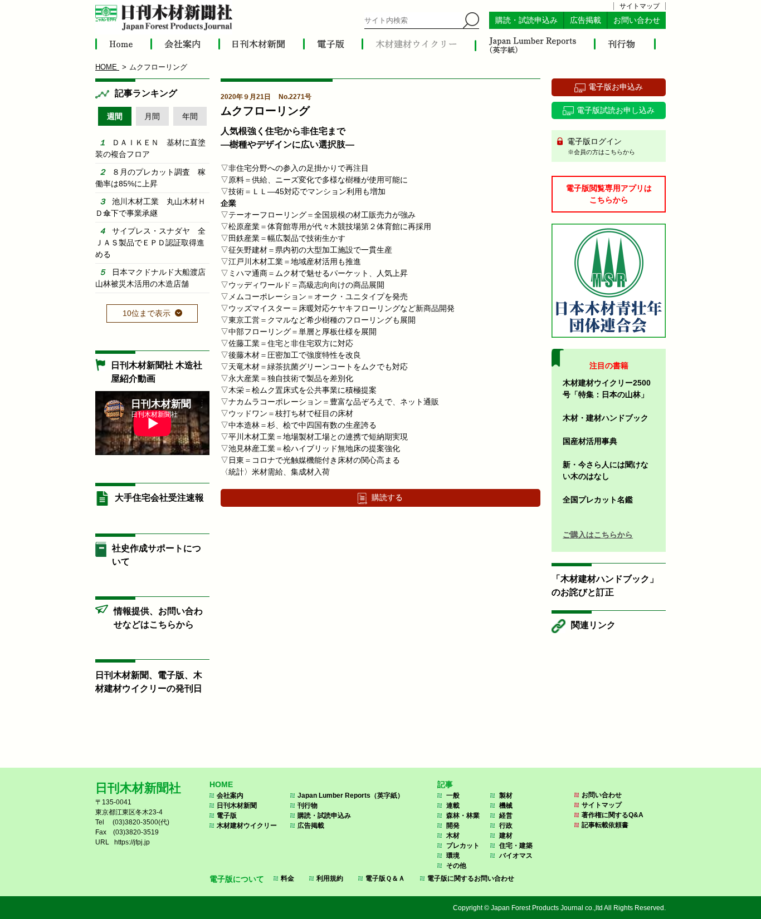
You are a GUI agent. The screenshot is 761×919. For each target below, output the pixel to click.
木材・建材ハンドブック (605, 417)
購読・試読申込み (526, 20)
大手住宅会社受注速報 (159, 497)
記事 (445, 784)
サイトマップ (639, 6)
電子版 (227, 815)
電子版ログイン (600, 146)
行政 (506, 825)
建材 (506, 835)
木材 (453, 835)
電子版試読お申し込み (616, 110)
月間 (152, 116)
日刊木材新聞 (237, 805)
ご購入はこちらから (598, 534)
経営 (506, 815)
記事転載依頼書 (605, 825)
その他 (456, 865)
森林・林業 (463, 815)
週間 (115, 116)
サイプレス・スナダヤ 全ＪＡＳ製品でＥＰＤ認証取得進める (150, 242)
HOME (221, 784)
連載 (453, 805)
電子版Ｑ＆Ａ (385, 878)
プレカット (463, 845)
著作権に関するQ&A (612, 815)
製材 (506, 795)
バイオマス (516, 855)
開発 (453, 825)
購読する (387, 497)
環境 (453, 855)
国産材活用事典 (590, 441)
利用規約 (329, 878)
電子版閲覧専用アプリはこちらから (609, 194)
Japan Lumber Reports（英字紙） (350, 795)
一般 (453, 795)
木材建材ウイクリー (247, 825)
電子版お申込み (615, 86)
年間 (190, 116)
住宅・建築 (516, 845)
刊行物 (307, 805)
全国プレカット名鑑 (598, 499)
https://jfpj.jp (132, 842)
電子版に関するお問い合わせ (470, 878)
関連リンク (593, 625)
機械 (506, 805)
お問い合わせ (636, 20)
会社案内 (230, 795)
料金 (287, 878)
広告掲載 (585, 20)
